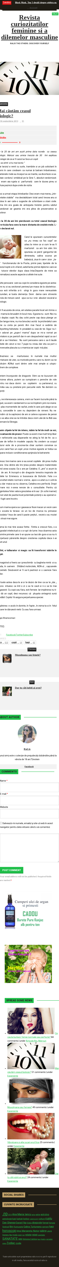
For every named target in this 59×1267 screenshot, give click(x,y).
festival (5, 1227)
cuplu (48, 1218)
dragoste (37, 1222)
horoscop (9, 1230)
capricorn (34, 1219)
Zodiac (11, 1243)
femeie (52, 1223)
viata (4, 1243)
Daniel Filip (21, 1222)
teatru (43, 1239)
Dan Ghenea (8, 1222)
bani (14, 1219)
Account (33, 8)
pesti (20, 1235)
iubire (43, 1230)
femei (45, 1222)
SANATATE (10, 1239)
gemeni (45, 1227)
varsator (49, 1239)
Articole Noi (31, 1041)
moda (14, 1235)
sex (20, 1238)
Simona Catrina (30, 1239)
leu (10, 1235)
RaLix (27, 749)
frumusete (18, 1227)
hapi (30, 642)
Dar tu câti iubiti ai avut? (28, 687)
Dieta (29, 1223)
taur (39, 1239)
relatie (28, 1235)
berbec (26, 1219)
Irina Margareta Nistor (28, 1230)
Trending (7, 2)
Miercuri (42, 1041)
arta (33, 1215)
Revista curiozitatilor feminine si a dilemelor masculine (29, 27)
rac (23, 1235)
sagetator (41, 1235)
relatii (34, 1234)
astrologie (7, 1218)
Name (4, 780)
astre (38, 1214)
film (11, 1226)
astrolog (45, 1214)
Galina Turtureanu (33, 1226)
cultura (42, 1219)
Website (4, 807)
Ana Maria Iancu (21, 1214)
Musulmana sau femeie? (28, 655)
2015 (10, 1215)
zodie (18, 1243)
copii (16, 642)
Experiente (12, 1076)
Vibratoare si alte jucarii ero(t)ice (23, 1142)
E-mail (4, 794)
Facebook (29, 767)
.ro (5, 1213)
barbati (20, 1219)
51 (23, 121)
